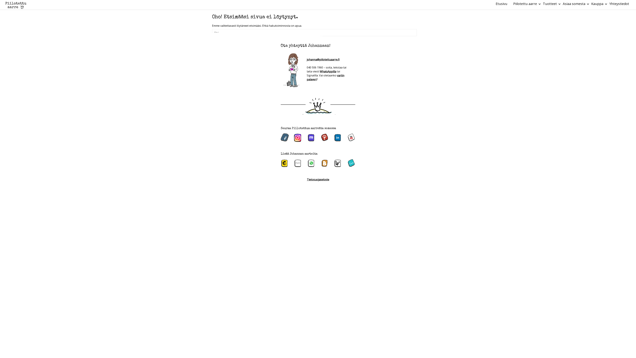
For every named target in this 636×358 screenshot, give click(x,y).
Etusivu (501, 3)
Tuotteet (550, 3)
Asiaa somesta (574, 3)
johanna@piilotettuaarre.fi (323, 59)
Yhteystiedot (619, 3)
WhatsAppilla (328, 71)
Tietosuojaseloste (318, 179)
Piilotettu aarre (525, 3)
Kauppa (597, 3)
